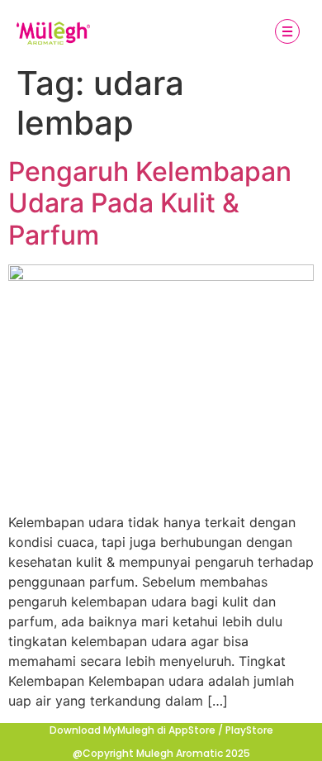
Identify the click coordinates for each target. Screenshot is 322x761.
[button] (286, 33)
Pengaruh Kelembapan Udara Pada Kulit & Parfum (149, 203)
